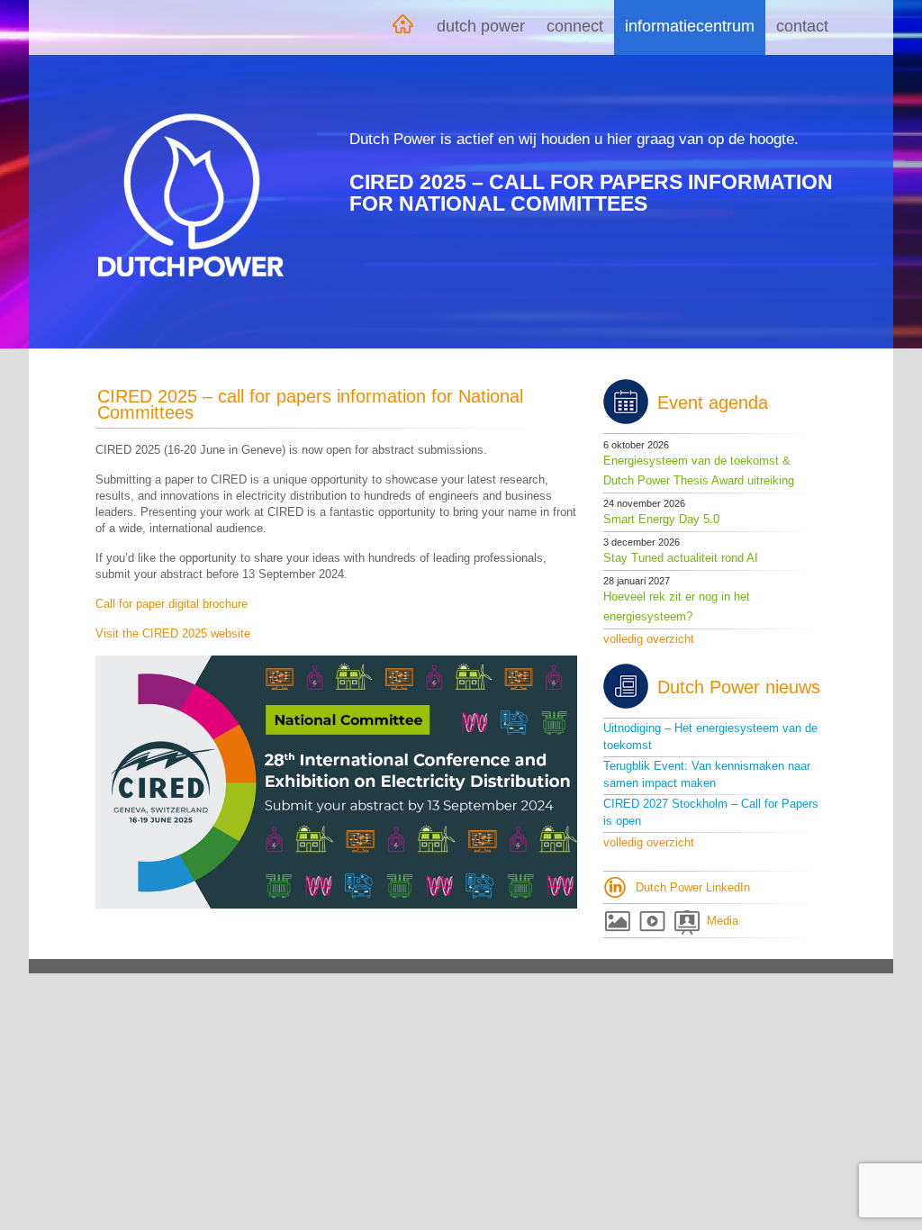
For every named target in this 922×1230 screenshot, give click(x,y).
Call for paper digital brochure (171, 603)
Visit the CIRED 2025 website (172, 633)
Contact (802, 26)
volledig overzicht (648, 639)
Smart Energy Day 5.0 (661, 519)
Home (402, 27)
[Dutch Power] (191, 194)
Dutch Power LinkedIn (693, 887)
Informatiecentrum (690, 26)
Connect (575, 26)
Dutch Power (481, 26)
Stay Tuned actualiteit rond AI (680, 558)
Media (722, 920)
